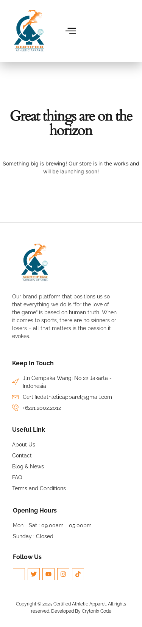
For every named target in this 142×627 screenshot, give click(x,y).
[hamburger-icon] (71, 30)
